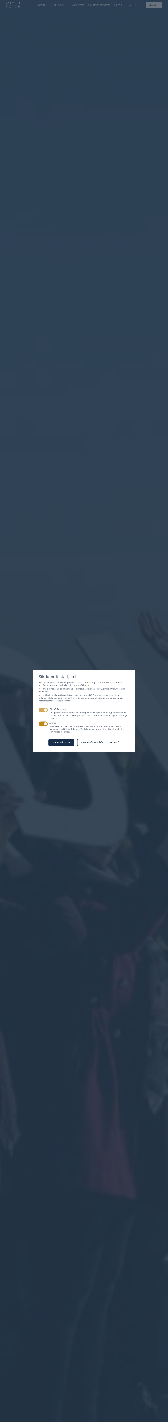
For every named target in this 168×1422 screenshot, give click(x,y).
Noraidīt (115, 742)
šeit (89, 685)
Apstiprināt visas (61, 742)
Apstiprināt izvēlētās (92, 742)
